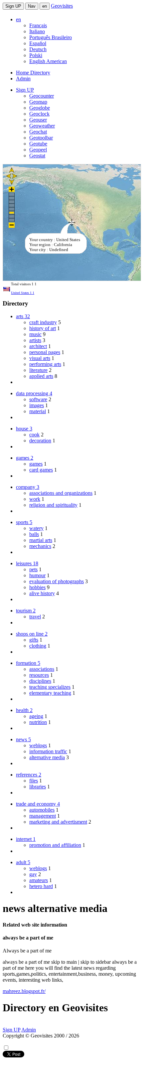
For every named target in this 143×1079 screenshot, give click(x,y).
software (38, 399)
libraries (37, 786)
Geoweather (42, 126)
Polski (35, 55)
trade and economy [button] (38, 804)
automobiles (42, 810)
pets (33, 569)
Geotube (38, 143)
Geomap (38, 102)
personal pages (44, 352)
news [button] (23, 739)
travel (35, 616)
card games (41, 470)
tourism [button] (26, 610)
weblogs (38, 745)
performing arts (45, 364)
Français (38, 25)
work (34, 499)
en (44, 6)
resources (39, 675)
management (42, 816)
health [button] (24, 710)
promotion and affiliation (55, 845)
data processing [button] (34, 393)
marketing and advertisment (58, 822)
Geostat (37, 155)
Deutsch (38, 49)
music (35, 334)
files (33, 780)
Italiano (37, 31)
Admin (23, 78)
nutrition (38, 722)
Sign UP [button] (25, 90)
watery (36, 528)
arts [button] (23, 316)
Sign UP (13, 6)
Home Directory (33, 72)
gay (33, 874)
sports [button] (24, 522)
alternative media (47, 757)
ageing (36, 716)
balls (34, 534)
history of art (42, 328)
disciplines (40, 681)
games (36, 464)
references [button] (28, 774)
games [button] (24, 458)
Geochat (38, 132)
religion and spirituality (53, 505)
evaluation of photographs (56, 581)
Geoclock (39, 114)
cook (34, 434)
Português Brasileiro (50, 37)
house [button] (24, 428)
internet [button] (26, 839)
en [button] (18, 19)
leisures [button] (27, 563)
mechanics (40, 546)
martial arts (40, 540)
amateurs (38, 880)
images (36, 405)
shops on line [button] (32, 634)
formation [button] (28, 663)
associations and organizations (60, 493)
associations (41, 669)
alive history (42, 593)
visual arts (39, 358)
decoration (40, 440)
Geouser (38, 120)
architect (38, 346)
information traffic (48, 751)
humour (37, 575)
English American (48, 61)
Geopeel (38, 149)
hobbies (37, 587)
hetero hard (41, 886)
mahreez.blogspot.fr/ (24, 991)
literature (38, 370)
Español (37, 43)
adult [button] (23, 862)
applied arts (41, 376)
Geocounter (41, 96)
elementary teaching (50, 693)
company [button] (27, 487)
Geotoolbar (41, 137)
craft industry (43, 322)
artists (35, 340)
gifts (33, 640)
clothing (37, 646)
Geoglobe (39, 108)
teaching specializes (50, 687)
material (37, 411)
